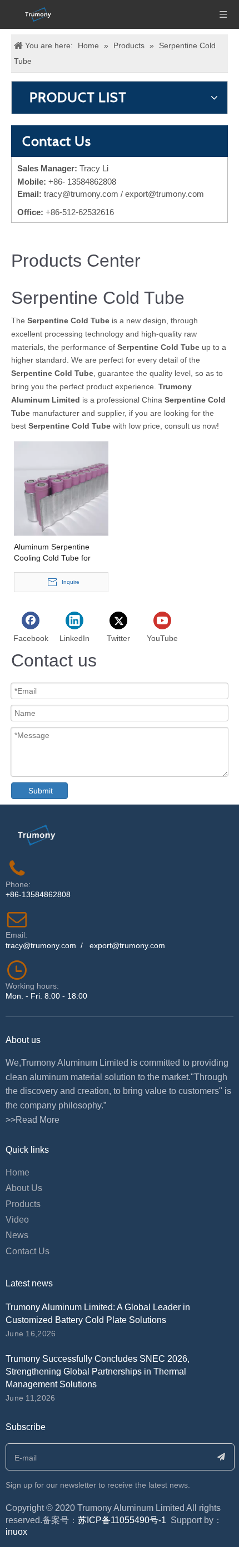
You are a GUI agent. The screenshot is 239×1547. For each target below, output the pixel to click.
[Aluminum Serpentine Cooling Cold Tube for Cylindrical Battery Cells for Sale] (61, 488)
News (17, 1235)
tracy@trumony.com (81, 194)
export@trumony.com (127, 945)
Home (17, 1172)
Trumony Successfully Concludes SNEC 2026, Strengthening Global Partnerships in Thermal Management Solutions (98, 1371)
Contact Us (27, 1251)
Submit (40, 790)
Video (17, 1219)
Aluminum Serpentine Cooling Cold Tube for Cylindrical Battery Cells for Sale (61, 552)
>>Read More (32, 1119)
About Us (24, 1188)
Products (23, 1204)
